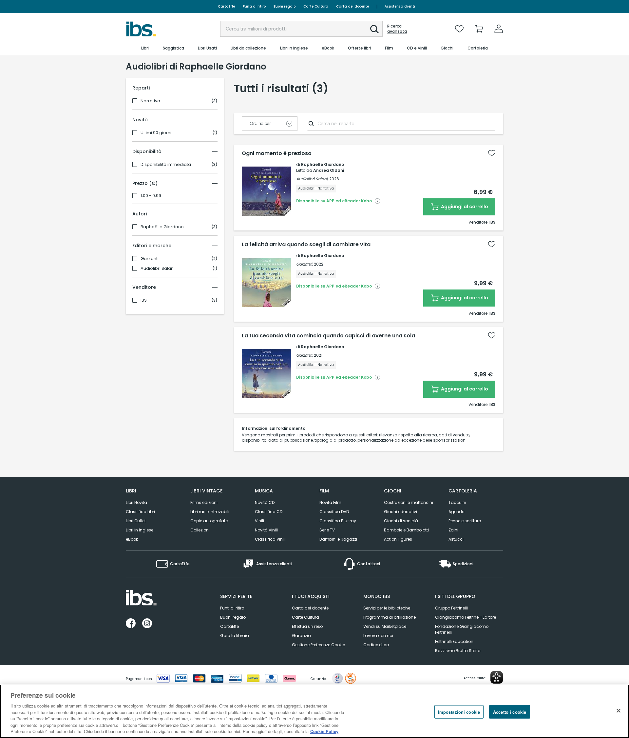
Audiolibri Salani (158, 268)
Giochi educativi (400, 511)
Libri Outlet (136, 521)
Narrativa (150, 101)
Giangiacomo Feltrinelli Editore (465, 617)
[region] (314, 711)
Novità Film (330, 502)
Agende (456, 511)
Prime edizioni (204, 502)
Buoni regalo (284, 6)
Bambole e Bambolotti (406, 530)
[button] (374, 29)
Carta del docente (352, 6)
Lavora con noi (378, 635)
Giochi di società (401, 521)
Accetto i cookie (509, 711)
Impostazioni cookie (459, 711)
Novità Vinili (266, 530)
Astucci (456, 539)
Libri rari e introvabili (209, 511)
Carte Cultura (315, 6)
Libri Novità (136, 502)
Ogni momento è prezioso (277, 153)
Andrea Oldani (328, 170)
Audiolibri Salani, (312, 179)
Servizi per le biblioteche (386, 608)
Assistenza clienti (400, 6)
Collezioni (200, 530)
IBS (144, 300)
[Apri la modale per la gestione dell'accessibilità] (496, 677)
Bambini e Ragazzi (338, 539)
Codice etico (376, 645)
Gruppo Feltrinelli (451, 608)
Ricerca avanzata (397, 29)
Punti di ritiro (254, 6)
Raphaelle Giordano (322, 164)
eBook (132, 539)
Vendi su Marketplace (384, 626)
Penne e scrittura (464, 521)
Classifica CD (268, 511)
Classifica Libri (140, 511)
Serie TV (327, 530)
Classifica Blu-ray (337, 521)
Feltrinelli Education (454, 641)
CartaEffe (226, 6)
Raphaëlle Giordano (162, 226)
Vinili (259, 521)
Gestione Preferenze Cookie (318, 645)
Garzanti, (304, 264)
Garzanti (150, 258)
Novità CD (265, 502)
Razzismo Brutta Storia (458, 650)
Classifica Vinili (270, 539)
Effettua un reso (307, 626)
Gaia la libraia (234, 635)
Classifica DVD (334, 511)
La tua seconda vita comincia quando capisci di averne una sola (328, 335)
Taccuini (457, 502)
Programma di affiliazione (389, 617)
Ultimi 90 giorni (156, 132)
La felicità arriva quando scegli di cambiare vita (306, 244)
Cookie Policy (324, 731)
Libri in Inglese (139, 530)
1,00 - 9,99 (151, 195)
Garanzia (301, 635)
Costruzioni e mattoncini (408, 502)
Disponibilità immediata (166, 164)
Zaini (453, 530)
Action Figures (398, 539)
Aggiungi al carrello (464, 206)
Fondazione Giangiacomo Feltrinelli (461, 629)
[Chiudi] (618, 710)
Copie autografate (209, 521)
